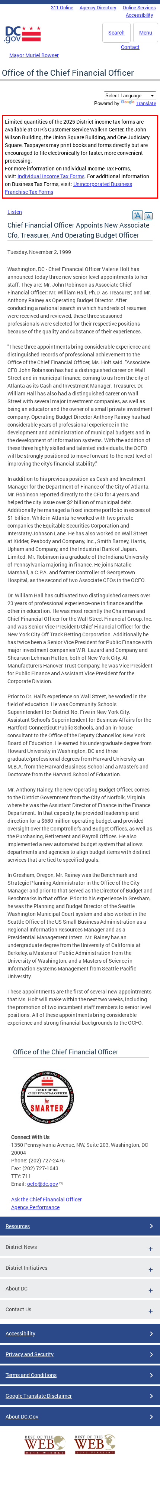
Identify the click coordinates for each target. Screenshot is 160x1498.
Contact (130, 46)
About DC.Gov (22, 1416)
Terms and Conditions (31, 1374)
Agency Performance (35, 1207)
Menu (145, 32)
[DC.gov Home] (22, 42)
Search (116, 32)
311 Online (62, 7)
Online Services (139, 7)
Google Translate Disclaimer (39, 1395)
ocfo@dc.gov (42, 1183)
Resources (18, 1226)
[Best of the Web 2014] (45, 1454)
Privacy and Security (30, 1354)
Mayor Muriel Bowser (34, 55)
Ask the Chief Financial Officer (46, 1199)
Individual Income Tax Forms (50, 176)
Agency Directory (98, 7)
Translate (146, 103)
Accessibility (139, 15)
